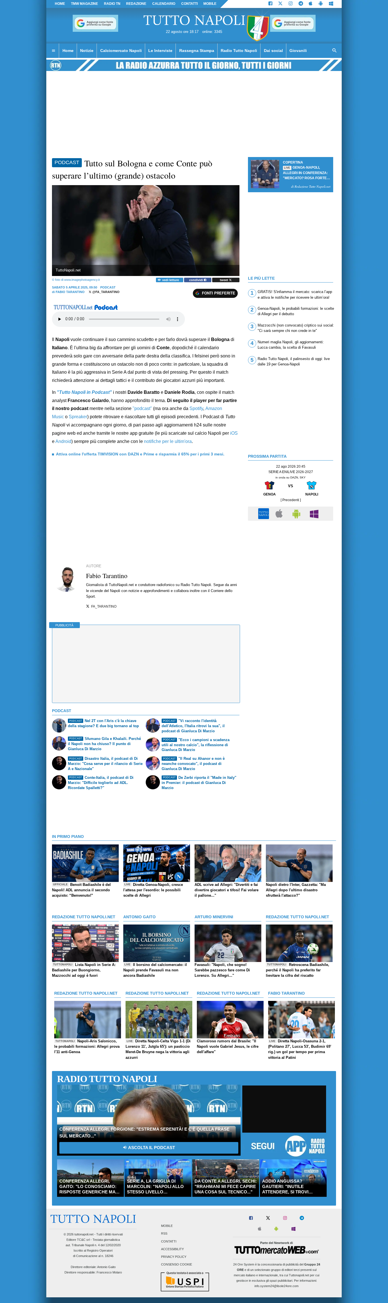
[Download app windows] (331, 4)
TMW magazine (84, 3)
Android (63, 441)
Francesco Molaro (109, 1272)
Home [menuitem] (68, 50)
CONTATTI (189, 3)
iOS (234, 433)
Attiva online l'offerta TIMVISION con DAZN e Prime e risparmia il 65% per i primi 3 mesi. (140, 454)
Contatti (168, 1241)
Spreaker (78, 416)
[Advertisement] (290, 563)
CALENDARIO (163, 3)
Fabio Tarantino (70, 292)
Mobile (167, 1226)
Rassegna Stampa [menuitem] (196, 50)
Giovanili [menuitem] (298, 50)
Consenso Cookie (176, 1264)
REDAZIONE (136, 3)
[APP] (264, 513)
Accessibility (172, 1249)
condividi (196, 280)
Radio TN (112, 3)
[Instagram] (290, 4)
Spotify (196, 408)
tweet (224, 280)
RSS (164, 1233)
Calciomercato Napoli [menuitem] (121, 50)
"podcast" (142, 408)
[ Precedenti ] (291, 500)
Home (60, 3)
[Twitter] (280, 4)
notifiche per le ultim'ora (168, 441)
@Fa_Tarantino (105, 292)
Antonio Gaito (106, 1267)
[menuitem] (53, 51)
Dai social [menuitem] (273, 50)
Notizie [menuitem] (86, 50)
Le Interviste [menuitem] (160, 50)
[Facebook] (270, 4)
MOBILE (209, 3)
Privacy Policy (173, 1256)
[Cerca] (334, 51)
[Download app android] (321, 4)
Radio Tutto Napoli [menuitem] (239, 50)
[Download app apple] (310, 4)
